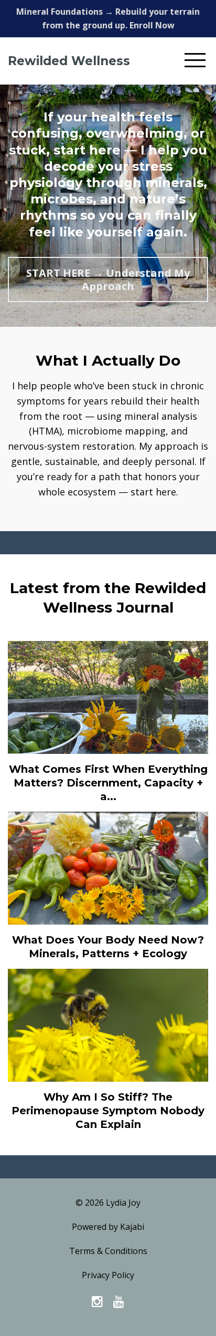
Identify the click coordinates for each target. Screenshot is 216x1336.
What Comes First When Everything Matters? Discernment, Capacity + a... (108, 783)
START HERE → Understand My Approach (108, 279)
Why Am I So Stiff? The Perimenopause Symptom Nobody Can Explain (108, 1111)
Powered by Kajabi (108, 1227)
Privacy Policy (108, 1275)
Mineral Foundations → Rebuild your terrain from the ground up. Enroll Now (108, 18)
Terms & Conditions (108, 1251)
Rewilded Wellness (69, 61)
